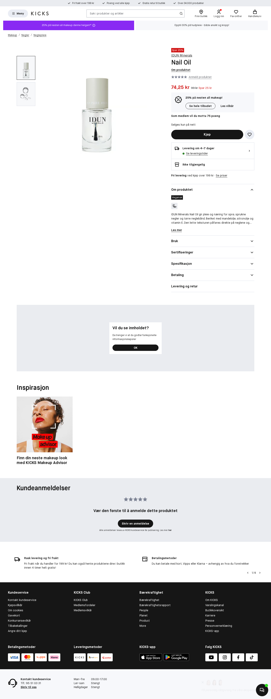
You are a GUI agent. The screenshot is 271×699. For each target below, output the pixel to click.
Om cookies (15, 610)
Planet (143, 615)
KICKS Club (81, 600)
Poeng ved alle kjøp (118, 3)
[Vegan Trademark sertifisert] (174, 206)
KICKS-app (212, 631)
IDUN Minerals (181, 55)
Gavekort (14, 615)
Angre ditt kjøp (17, 631)
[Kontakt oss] (262, 690)
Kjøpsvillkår (15, 605)
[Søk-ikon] (181, 13)
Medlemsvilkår (83, 610)
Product (144, 620)
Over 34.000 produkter (191, 3)
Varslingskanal (214, 605)
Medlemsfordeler (84, 605)
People (143, 610)
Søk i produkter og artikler (107, 13)
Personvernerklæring (218, 626)
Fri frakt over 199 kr (83, 3)
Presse (209, 620)
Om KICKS (211, 600)
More (142, 626)
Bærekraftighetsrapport (155, 605)
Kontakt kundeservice (22, 600)
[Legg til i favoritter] (249, 134)
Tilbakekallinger (18, 626)
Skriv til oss (29, 687)
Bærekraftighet (149, 600)
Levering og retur (184, 286)
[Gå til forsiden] (40, 13)
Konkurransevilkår (19, 620)
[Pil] (260, 573)
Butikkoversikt (214, 610)
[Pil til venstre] (248, 573)
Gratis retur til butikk (153, 3)
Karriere (210, 615)
